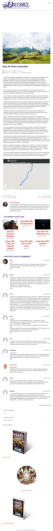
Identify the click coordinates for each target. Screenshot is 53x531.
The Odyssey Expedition (25, 72)
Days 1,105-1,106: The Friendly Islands (10, 245)
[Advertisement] (26, 20)
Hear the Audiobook (26, 490)
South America (14, 72)
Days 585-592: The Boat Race (26, 222)
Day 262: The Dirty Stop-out (42, 232)
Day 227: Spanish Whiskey (10, 233)
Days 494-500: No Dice (42, 242)
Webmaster (13, 365)
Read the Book (7, 457)
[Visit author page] (5, 204)
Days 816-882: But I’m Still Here (26, 243)
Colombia (7, 72)
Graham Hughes (8, 71)
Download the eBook (8, 523)
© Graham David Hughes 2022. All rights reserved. (26, 529)
